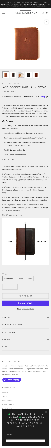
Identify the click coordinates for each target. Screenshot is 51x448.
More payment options (25, 309)
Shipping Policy (8, 404)
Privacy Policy (7, 408)
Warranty (5, 396)
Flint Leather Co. (11, 83)
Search (5, 392)
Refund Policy (7, 400)
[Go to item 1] (5, 75)
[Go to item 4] (28, 75)
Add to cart (25, 296)
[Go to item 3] (21, 75)
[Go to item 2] (13, 75)
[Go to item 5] (36, 75)
